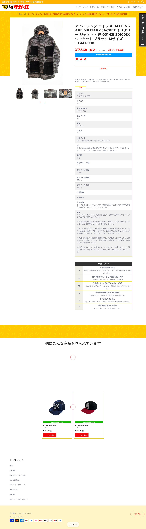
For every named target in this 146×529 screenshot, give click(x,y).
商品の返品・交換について (17, 485)
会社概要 (12, 470)
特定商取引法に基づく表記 (17, 475)
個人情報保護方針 (15, 480)
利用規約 (12, 494)
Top (20, 14)
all (25, 14)
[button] (135, 2)
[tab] (80, 87)
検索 (11, 465)
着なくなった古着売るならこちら (19, 499)
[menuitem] (128, 2)
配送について (14, 489)
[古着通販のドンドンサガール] (15, 7)
